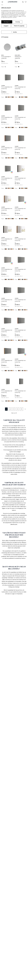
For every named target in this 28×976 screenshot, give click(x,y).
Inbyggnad (6, 25)
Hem (2, 4)
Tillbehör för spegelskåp (19, 25)
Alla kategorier (7, 21)
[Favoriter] (25, 2)
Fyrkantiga (17, 21)
